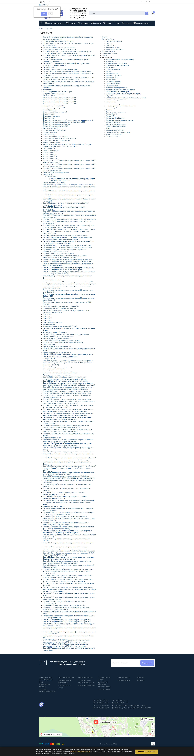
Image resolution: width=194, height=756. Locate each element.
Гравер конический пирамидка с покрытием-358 (61, 340)
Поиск (104, 55)
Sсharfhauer (51, 177)
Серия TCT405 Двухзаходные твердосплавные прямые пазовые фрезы (69, 229)
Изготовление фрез (113, 82)
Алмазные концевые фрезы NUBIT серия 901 (59, 98)
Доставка (97, 23)
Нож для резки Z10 (50, 152)
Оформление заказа (109, 53)
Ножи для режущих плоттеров (117, 92)
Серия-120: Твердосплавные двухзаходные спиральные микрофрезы (68, 452)
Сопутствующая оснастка (52, 280)
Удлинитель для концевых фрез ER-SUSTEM (59, 308)
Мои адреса (110, 45)
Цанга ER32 (47, 320)
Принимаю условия (146, 751)
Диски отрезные (142, 23)
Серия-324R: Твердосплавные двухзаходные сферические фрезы (67, 247)
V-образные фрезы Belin (52, 438)
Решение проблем (113, 108)
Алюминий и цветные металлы (117, 65)
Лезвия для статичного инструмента (56, 140)
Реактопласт (110, 102)
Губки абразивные (50, 110)
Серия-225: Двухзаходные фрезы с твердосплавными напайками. (67, 391)
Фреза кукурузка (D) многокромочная (57, 353)
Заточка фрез (111, 80)
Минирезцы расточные (51, 142)
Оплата (108, 23)
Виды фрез (110, 67)
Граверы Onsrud (49, 359)
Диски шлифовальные (51, 116)
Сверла (109, 110)
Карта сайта (49, 28)
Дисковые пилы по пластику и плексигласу (59, 47)
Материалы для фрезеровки (116, 88)
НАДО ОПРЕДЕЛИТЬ (50, 150)
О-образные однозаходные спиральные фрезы (123, 94)
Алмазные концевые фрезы (116, 63)
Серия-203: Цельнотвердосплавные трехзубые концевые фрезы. (67, 71)
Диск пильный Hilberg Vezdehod (55, 112)
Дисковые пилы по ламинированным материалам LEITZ (64, 122)
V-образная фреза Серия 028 (53, 94)
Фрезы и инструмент (55, 23)
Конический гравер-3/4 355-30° (54, 130)
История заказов (112, 47)
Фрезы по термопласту (87, 685)
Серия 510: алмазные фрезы (53, 197)
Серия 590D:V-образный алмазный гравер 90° (60, 357)
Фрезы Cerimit (111, 114)
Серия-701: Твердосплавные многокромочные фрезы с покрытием (68, 355)
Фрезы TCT (110, 116)
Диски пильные (49, 114)
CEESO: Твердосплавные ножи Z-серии (57, 92)
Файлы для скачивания (114, 49)
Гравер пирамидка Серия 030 (54, 108)
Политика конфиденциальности (118, 132)
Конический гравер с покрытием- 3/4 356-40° (60, 326)
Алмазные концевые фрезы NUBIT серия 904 (60, 104)
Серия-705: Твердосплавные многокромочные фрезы (63, 270)
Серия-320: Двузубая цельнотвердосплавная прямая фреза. (65, 381)
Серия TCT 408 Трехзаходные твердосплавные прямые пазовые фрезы (69, 219)
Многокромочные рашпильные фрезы (120, 90)
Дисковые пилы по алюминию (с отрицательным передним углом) (68, 120)
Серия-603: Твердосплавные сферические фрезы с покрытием (66, 622)
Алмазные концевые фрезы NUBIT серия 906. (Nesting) (63, 343)
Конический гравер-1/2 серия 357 (55, 332)
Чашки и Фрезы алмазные (116, 126)
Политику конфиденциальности (80, 751)
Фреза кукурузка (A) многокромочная (57, 338)
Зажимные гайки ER (50, 128)
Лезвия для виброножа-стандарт (55, 136)
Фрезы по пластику (113, 122)
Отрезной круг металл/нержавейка (56, 173)
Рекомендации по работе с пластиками (121, 106)
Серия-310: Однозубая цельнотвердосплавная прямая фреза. (65, 547)
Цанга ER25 (47, 318)
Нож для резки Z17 (50, 158)
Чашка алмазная (49, 324)
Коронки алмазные (50, 132)
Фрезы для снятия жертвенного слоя (57, 375)
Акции (104, 37)
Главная (41, 28)
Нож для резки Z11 (49, 154)
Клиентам (85, 23)
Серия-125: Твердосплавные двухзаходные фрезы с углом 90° (66, 235)
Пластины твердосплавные (116, 100)
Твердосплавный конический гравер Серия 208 (61, 306)
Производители (64, 685)
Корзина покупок (108, 51)
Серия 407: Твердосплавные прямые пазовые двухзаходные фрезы (68, 195)
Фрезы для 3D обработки (115, 118)
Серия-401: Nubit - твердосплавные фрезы (58, 253)
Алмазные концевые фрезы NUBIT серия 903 (59, 102)
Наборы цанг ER (49, 148)
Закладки (140, 678)
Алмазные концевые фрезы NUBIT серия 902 (59, 100)
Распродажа (47, 175)
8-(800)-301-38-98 (78, 11)
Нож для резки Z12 (50, 156)
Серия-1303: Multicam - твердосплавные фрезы (60, 69)
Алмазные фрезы (104, 687)
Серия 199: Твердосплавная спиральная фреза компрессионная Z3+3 (68, 185)
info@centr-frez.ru (48, 2)
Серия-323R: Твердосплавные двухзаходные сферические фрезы (67, 245)
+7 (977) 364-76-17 (78, 18)
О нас (118, 23)
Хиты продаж (48, 90)
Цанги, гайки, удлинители (52, 322)
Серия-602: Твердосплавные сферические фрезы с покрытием (66, 620)
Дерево (109, 71)
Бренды (72, 23)
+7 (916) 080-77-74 (78, 15)
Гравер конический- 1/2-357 (53, 106)
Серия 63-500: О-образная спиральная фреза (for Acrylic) (64, 605)
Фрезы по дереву (84, 680)
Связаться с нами (112, 136)
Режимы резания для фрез (116, 104)
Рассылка (140, 680)
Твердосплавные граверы (116, 112)
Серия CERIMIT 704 (50, 67)
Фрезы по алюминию (86, 683)
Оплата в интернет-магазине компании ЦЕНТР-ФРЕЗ (126, 98)
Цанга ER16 (47, 314)
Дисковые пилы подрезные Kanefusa (56, 124)
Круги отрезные (49, 134)
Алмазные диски (49, 96)
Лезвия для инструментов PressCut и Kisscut (59, 49)
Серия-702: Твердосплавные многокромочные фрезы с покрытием (68, 260)
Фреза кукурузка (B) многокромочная (57, 347)
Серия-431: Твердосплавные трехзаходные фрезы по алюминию (67, 399)
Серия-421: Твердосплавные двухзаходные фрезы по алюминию (67, 393)
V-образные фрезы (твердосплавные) (120, 59)
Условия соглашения (114, 134)
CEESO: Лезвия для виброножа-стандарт (58, 41)
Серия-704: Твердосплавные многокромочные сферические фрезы (68, 268)
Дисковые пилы (49, 118)
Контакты (128, 23)
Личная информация (114, 41)
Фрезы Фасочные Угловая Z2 (54, 506)
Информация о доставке (115, 130)
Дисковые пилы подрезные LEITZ (55, 126)
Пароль (109, 43)
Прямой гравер (49, 345)
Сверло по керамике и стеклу (54, 183)
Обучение (110, 96)
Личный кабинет (108, 39)
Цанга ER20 (47, 316)
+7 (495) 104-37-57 (78, 13)
